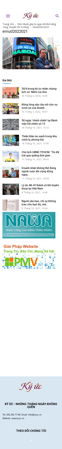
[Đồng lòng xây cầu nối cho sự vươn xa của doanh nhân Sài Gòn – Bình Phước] (10, 108)
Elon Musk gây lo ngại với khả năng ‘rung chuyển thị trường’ (29, 25)
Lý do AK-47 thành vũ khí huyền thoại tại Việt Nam (40, 187)
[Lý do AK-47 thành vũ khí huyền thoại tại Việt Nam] (10, 189)
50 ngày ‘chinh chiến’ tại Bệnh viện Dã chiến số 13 (39, 122)
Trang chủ (8, 24)
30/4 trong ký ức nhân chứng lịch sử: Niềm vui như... (39, 90)
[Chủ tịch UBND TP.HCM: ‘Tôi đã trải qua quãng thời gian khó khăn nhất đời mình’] (10, 156)
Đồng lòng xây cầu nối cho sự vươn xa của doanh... (40, 106)
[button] (57, 16)
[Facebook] (31, 440)
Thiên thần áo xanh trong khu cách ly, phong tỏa (39, 138)
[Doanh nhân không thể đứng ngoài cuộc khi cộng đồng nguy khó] (10, 172)
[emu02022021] (31, 68)
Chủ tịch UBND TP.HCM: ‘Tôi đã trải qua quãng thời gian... (40, 154)
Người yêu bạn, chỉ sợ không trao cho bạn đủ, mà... (39, 203)
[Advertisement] (31, 6)
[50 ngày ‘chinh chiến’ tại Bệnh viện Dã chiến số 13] (10, 124)
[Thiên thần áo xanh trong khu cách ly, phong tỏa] (10, 140)
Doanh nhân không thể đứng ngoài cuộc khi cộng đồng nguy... (39, 171)
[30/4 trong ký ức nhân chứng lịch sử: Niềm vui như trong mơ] (10, 93)
